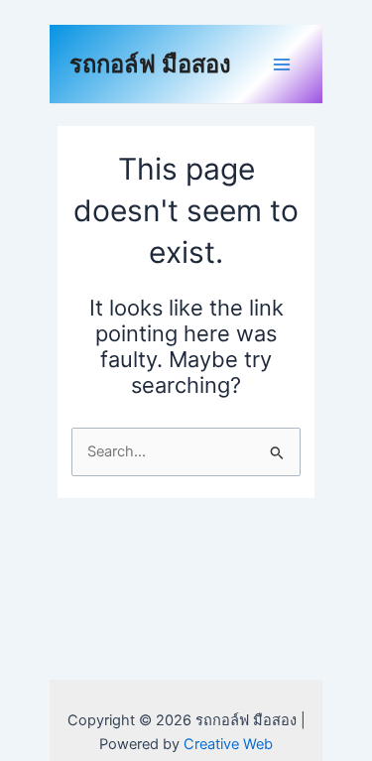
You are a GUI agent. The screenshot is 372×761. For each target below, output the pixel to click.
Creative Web (228, 744)
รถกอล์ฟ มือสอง (150, 64)
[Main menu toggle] (282, 64)
